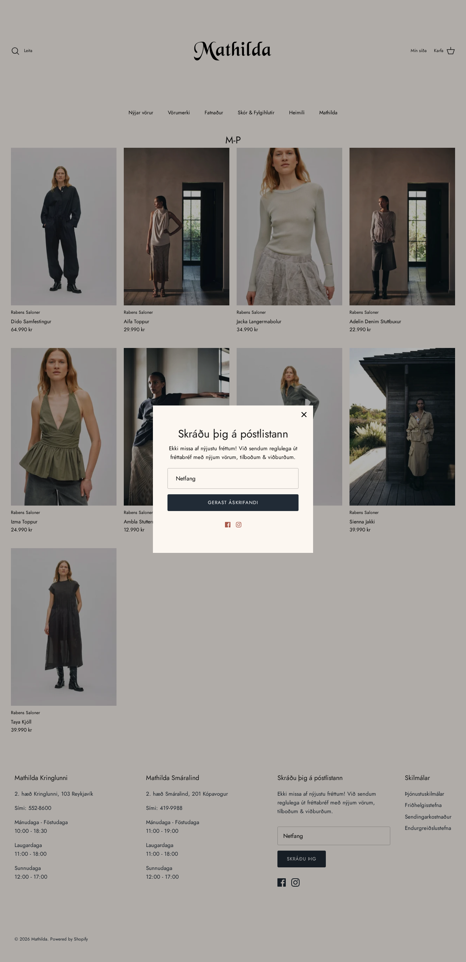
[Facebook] (227, 524)
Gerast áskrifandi (233, 502)
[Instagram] (238, 524)
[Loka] (304, 415)
